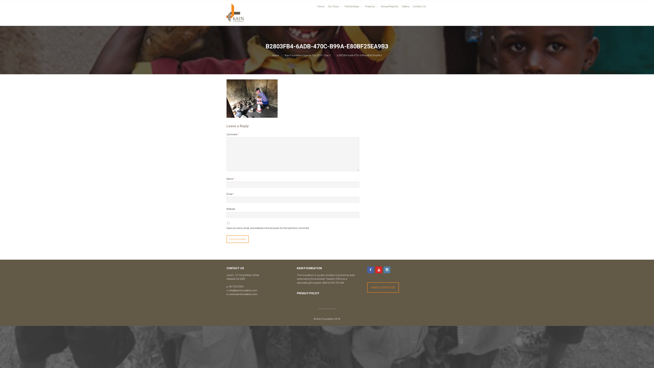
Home (320, 6)
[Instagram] (387, 269)
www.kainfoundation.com (243, 294)
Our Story (333, 6)
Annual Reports (389, 6)
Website (231, 209)
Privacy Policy (308, 293)
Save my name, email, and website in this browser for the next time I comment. (268, 228)
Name (231, 179)
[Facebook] (370, 269)
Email (230, 194)
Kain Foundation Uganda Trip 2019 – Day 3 (307, 55)
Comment (233, 134)
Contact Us (419, 6)
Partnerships (352, 6)
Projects (370, 6)
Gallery (405, 6)
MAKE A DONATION (383, 287)
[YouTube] (378, 269)
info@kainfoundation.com (243, 290)
